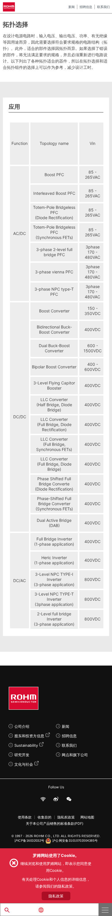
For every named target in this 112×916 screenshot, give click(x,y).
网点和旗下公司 (75, 754)
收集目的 (44, 817)
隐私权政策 (66, 817)
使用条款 (25, 817)
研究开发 (21, 754)
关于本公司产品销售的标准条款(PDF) (54, 823)
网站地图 (87, 817)
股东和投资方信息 (29, 736)
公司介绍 (21, 726)
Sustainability (26, 745)
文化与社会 (23, 764)
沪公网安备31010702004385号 (75, 840)
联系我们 (103, 7)
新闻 (71, 7)
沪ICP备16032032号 (29, 840)
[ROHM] (10, 6)
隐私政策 (56, 896)
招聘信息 (86, 7)
